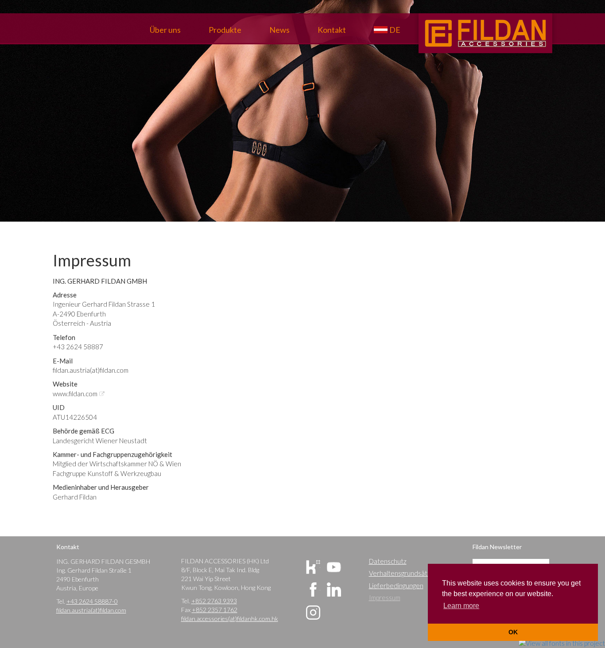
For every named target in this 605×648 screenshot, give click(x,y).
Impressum (384, 597)
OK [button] (513, 632)
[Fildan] (485, 33)
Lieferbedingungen (396, 585)
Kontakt (332, 30)
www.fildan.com (75, 394)
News (279, 30)
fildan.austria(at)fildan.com (91, 610)
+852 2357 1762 (214, 609)
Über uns (165, 30)
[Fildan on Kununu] (313, 567)
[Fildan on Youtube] (334, 567)
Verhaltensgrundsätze (401, 573)
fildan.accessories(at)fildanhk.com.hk (229, 618)
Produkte (225, 30)
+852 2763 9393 (214, 601)
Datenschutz (388, 561)
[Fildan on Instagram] (313, 612)
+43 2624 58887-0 (92, 601)
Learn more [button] (461, 605)
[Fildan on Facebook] (313, 589)
